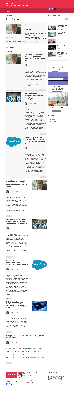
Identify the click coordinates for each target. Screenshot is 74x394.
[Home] (11, 374)
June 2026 (29, 380)
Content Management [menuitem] (28, 8)
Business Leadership (56, 111)
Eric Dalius (27, 84)
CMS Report (52, 119)
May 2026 (29, 382)
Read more (43, 89)
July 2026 (29, 377)
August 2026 (29, 375)
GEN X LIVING (53, 121)
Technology (54, 71)
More (58, 59)
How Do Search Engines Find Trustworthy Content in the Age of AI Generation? (58, 88)
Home (7, 15)
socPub (10, 3)
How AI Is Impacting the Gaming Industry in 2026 (58, 68)
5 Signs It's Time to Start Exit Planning (62, 33)
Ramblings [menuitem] (9, 11)
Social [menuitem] (38, 8)
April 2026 (29, 384)
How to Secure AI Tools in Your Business (62, 46)
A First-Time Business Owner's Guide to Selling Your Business (62, 53)
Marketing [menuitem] (19, 8)
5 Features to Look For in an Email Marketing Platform (62, 26)
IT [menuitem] (34, 8)
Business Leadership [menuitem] (11, 8)
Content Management (56, 91)
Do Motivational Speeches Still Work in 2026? (58, 108)
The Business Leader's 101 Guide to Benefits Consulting (62, 40)
